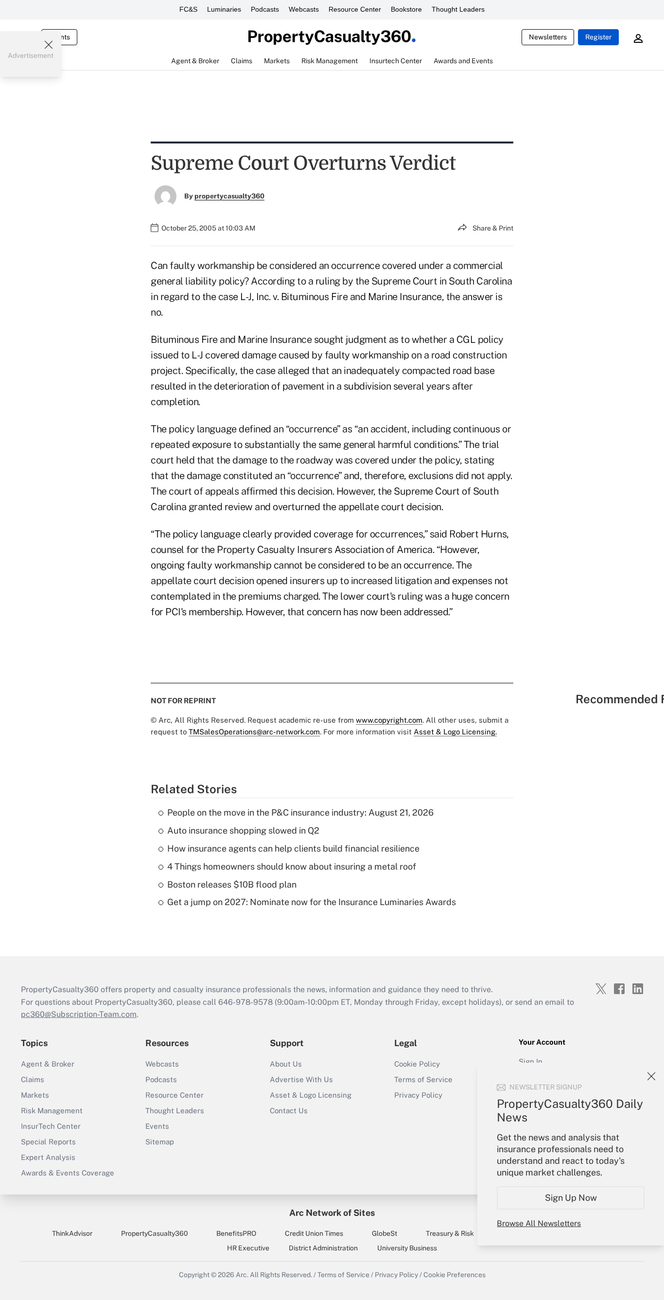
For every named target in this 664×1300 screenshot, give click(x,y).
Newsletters (548, 37)
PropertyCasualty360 (154, 1233)
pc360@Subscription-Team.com (79, 1014)
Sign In (530, 1061)
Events (157, 1126)
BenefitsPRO (236, 1233)
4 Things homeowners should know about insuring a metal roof (291, 866)
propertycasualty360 (229, 196)
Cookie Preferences (454, 1275)
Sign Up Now (571, 1198)
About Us (286, 1064)
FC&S (188, 9)
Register (598, 37)
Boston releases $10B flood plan (232, 884)
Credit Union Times (314, 1233)
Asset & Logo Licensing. (455, 732)
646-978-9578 (245, 1002)
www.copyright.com (389, 720)
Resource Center (355, 9)
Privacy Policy (418, 1095)
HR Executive (248, 1248)
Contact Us (289, 1110)
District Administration (323, 1248)
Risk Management (52, 1110)
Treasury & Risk (450, 1233)
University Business (407, 1248)
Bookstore (406, 9)
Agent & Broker (47, 1064)
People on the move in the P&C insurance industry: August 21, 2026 (300, 812)
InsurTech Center (51, 1126)
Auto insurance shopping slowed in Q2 (243, 830)
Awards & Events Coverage (67, 1173)
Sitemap (159, 1142)
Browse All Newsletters (539, 1223)
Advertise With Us (301, 1079)
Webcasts (304, 9)
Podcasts (265, 9)
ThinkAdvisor (72, 1233)
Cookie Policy (417, 1064)
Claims (32, 1079)
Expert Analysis (48, 1157)
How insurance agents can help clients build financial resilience (293, 848)
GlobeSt (384, 1233)
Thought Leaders (458, 9)
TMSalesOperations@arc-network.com (254, 732)
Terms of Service (423, 1079)
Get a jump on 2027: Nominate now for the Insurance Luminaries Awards (311, 902)
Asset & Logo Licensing (310, 1095)
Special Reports (48, 1142)
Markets (35, 1095)
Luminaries (224, 9)
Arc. (242, 1275)
